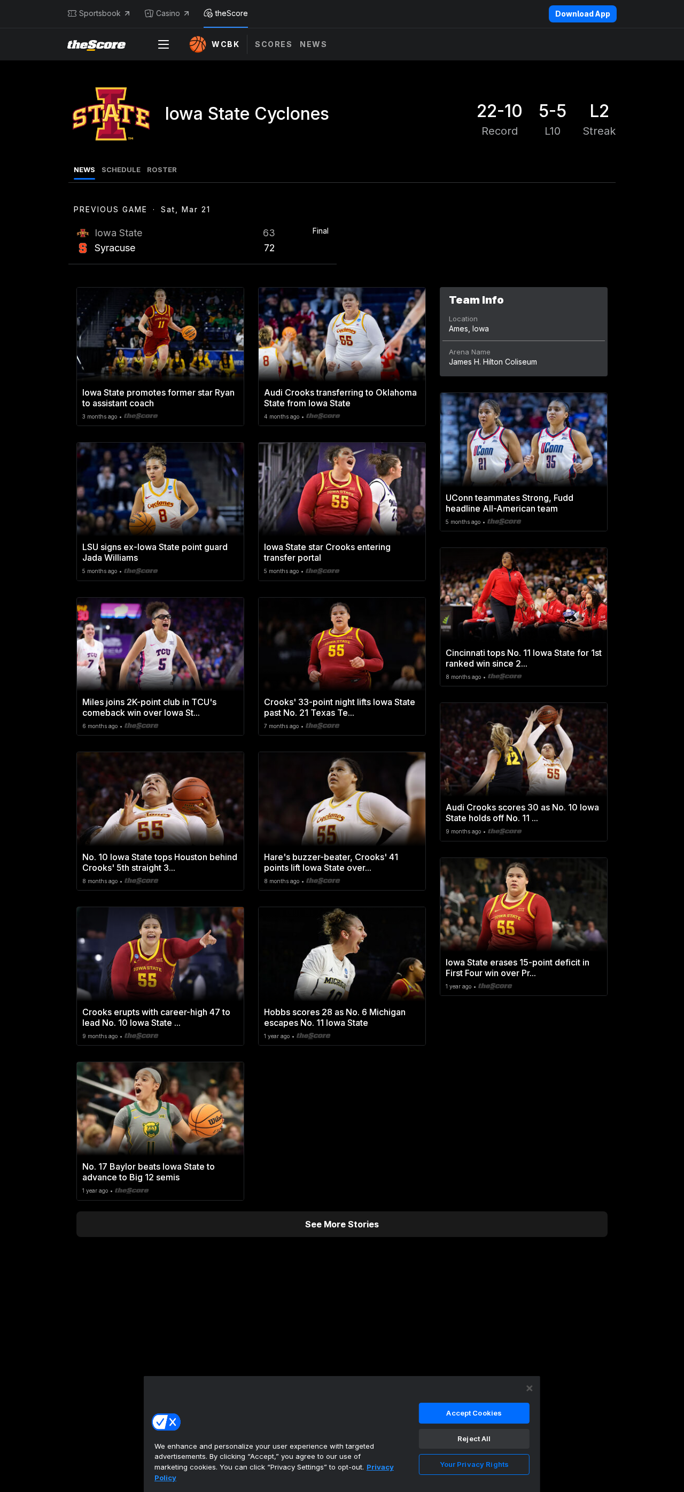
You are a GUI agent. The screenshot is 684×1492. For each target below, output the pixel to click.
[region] (342, 1433)
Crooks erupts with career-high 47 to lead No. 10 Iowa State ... (156, 1017)
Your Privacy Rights (474, 1464)
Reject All (474, 1438)
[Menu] (163, 44)
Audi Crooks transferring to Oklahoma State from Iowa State (340, 397)
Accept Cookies (474, 1413)
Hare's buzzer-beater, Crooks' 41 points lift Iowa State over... (331, 862)
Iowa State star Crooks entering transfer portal (327, 552)
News (313, 44)
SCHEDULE (121, 169)
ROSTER (162, 169)
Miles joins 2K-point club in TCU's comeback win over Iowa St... (149, 707)
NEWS (84, 169)
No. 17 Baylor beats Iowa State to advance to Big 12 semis (148, 1171)
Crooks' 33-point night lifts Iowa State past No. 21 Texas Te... (339, 707)
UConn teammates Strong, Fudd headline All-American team (509, 503)
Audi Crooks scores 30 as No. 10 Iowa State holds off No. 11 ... (522, 812)
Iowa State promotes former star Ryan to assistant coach (158, 397)
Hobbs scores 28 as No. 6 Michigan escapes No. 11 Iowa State (335, 1017)
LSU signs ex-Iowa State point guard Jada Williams (155, 552)
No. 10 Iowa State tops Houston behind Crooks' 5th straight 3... (159, 862)
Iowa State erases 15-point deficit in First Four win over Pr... (517, 967)
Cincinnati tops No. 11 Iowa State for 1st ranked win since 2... (524, 658)
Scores (273, 44)
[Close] (529, 1388)
